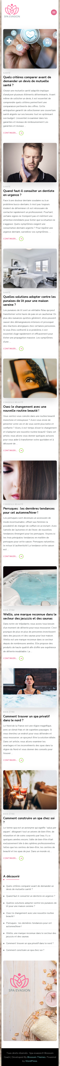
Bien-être (9, 610)
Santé (6, 73)
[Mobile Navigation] (54, 12)
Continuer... (10, 132)
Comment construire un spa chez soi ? (28, 820)
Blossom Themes (36, 1057)
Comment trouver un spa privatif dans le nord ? (26, 718)
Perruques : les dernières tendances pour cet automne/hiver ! (28, 511)
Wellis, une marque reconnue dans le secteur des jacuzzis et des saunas (30, 617)
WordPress (31, 1061)
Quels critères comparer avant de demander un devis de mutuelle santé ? (27, 81)
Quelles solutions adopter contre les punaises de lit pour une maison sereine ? (29, 301)
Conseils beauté (13, 402)
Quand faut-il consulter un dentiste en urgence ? (28, 193)
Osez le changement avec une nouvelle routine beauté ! (24, 409)
